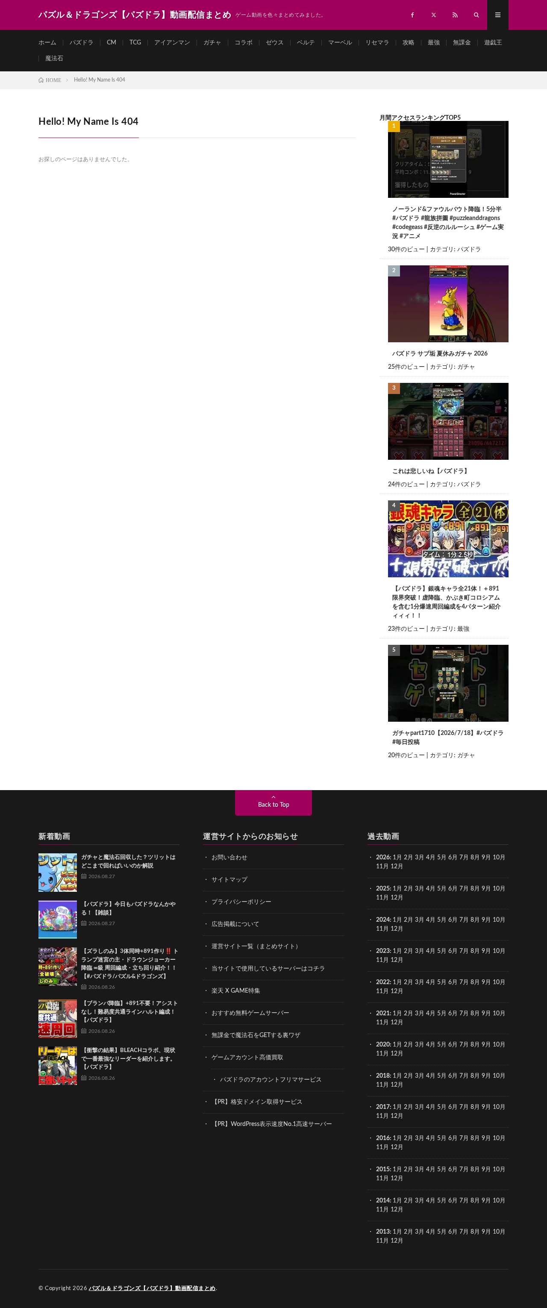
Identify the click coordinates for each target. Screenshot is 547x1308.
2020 (383, 1045)
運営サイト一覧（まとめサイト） (256, 946)
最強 (434, 43)
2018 (383, 1076)
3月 (419, 858)
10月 (499, 889)
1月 (397, 858)
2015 (383, 1170)
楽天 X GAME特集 (236, 991)
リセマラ (377, 43)
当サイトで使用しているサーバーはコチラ (268, 969)
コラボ (244, 43)
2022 (383, 982)
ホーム (47, 43)
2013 (383, 1232)
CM (111, 43)
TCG (135, 43)
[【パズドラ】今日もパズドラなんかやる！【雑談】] (57, 919)
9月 (486, 889)
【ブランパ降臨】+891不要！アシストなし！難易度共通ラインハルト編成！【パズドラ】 (129, 1012)
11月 (382, 898)
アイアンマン (172, 43)
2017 (383, 1107)
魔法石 (54, 59)
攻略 (409, 43)
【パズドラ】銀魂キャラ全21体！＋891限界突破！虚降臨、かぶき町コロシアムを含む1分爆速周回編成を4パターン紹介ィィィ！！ (446, 602)
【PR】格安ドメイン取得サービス (257, 1102)
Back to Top (273, 805)
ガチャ (212, 43)
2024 (383, 920)
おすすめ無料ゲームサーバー (250, 1013)
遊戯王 (493, 43)
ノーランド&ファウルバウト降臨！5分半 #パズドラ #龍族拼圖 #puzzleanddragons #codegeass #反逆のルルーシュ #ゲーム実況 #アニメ (448, 222)
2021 (383, 1014)
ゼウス (275, 43)
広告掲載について (235, 924)
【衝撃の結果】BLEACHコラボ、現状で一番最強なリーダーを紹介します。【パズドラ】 (128, 1059)
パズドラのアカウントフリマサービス (271, 1080)
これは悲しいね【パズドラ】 (431, 471)
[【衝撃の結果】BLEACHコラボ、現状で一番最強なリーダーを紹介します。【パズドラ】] (57, 1065)
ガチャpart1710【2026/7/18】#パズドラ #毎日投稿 (448, 737)
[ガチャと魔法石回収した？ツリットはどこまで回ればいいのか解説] (57, 872)
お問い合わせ (229, 858)
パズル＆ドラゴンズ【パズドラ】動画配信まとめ (152, 1288)
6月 (453, 858)
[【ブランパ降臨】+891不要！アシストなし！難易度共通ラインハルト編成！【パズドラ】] (57, 1018)
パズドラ (82, 43)
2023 (383, 951)
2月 (408, 858)
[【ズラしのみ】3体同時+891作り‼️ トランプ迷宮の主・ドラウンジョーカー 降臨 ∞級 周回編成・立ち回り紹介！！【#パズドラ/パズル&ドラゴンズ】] (57, 966)
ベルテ (306, 43)
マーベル (340, 43)
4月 (430, 858)
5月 (442, 858)
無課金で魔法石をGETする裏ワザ (256, 1035)
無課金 (462, 43)
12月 (397, 898)
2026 (383, 858)
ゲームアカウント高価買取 (247, 1058)
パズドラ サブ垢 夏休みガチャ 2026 (440, 354)
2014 (383, 1201)
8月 (475, 858)
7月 (464, 858)
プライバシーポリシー (241, 902)
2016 (383, 1138)
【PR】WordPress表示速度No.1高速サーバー (272, 1124)
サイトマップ (229, 880)
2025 (383, 889)
